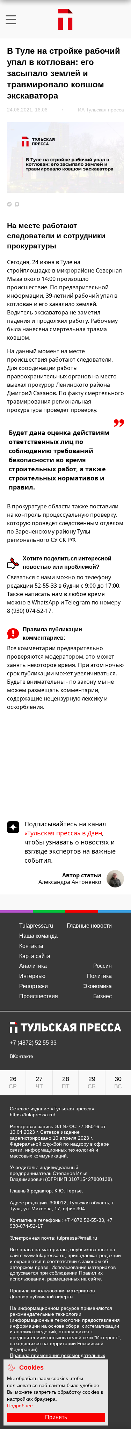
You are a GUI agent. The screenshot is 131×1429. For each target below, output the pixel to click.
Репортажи (33, 986)
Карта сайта (34, 956)
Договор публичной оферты (41, 1296)
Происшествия (38, 996)
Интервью (32, 976)
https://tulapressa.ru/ (32, 1114)
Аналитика (33, 966)
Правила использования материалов (52, 1290)
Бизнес (102, 996)
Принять (56, 1417)
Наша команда (38, 936)
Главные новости (89, 926)
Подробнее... (22, 1405)
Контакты (31, 946)
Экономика (97, 986)
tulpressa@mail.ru (77, 1238)
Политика (99, 976)
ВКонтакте (21, 1056)
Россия (102, 966)
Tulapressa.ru (36, 926)
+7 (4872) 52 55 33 (33, 1043)
